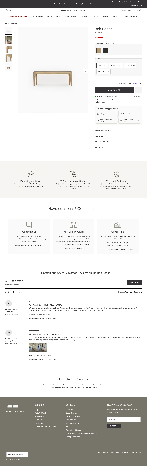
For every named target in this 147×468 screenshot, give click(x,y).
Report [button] (50, 318)
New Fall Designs (37, 16)
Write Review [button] (134, 282)
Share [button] (55, 318)
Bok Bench (14, 23)
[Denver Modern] (73, 10)
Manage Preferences (73, 437)
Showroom (133, 2)
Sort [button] (7, 292)
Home (7, 23)
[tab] (125, 292)
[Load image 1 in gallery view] (53, 70)
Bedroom (106, 16)
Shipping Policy (137, 97)
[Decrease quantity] (96, 83)
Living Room (84, 16)
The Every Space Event (18, 16)
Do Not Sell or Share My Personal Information (82, 433)
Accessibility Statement (74, 430)
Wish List (130, 10)
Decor (115, 16)
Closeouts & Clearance (129, 16)
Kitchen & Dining (70, 16)
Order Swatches (113, 2)
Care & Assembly (103, 142)
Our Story (69, 410)
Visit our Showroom (73, 416)
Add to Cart (114, 90)
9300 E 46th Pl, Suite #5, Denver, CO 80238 (118, 249)
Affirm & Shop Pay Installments (45, 426)
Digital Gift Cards (40, 413)
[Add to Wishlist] (138, 90)
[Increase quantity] (106, 83)
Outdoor (95, 16)
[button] (33, 347)
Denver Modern (15, 459)
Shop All (37, 410)
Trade (140, 2)
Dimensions (100, 147)
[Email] (23, 411)
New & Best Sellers (53, 16)
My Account (39, 423)
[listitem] (107, 114)
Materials (99, 136)
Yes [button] (46, 318)
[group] (16, 281)
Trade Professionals (73, 423)
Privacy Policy (114, 452)
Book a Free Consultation (73, 248)
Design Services (124, 2)
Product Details (103, 131)
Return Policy (125, 452)
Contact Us (134, 6)
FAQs (68, 426)
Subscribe (114, 426)
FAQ (140, 6)
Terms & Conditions (102, 452)
